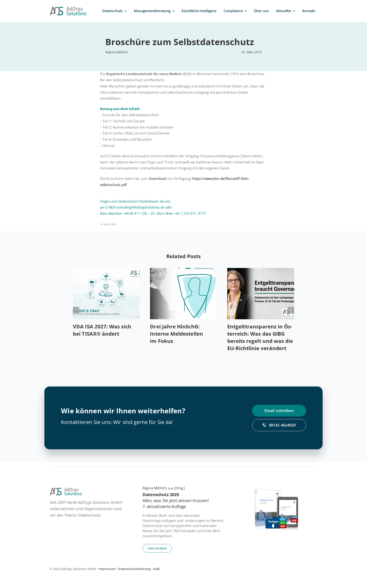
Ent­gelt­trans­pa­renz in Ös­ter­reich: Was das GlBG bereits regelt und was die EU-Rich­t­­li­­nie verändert (260, 337)
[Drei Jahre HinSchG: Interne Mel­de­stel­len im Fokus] (183, 293)
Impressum (107, 569)
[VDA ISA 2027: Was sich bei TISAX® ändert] (106, 293)
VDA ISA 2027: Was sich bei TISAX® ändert (102, 330)
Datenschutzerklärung (134, 569)
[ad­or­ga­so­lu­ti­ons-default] (68, 8)
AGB (156, 569)
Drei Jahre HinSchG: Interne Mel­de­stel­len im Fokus (176, 333)
